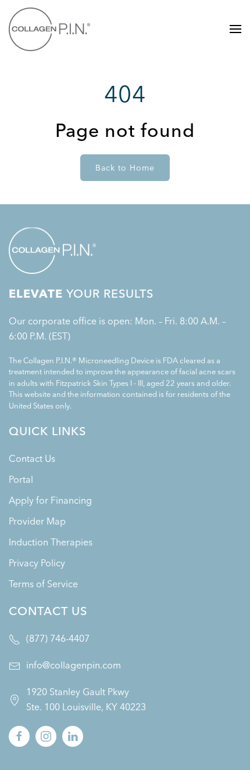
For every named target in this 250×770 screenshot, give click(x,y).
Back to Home (125, 167)
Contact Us (32, 458)
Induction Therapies (50, 542)
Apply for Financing (50, 500)
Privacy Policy (37, 563)
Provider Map (37, 521)
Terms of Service (43, 584)
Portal (21, 479)
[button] (235, 29)
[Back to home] (49, 29)
